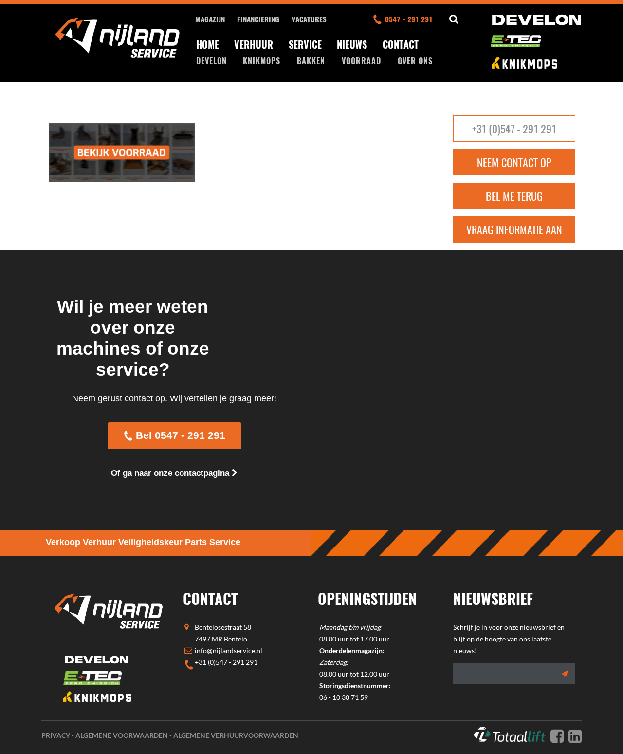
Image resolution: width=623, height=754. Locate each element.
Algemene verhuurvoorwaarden (235, 735)
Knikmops (261, 61)
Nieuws (352, 44)
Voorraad (361, 61)
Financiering (258, 19)
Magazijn (210, 19)
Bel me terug (514, 196)
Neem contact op (514, 162)
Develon (211, 61)
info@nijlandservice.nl (228, 650)
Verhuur (253, 44)
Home (207, 44)
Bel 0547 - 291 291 (180, 435)
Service (305, 44)
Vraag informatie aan (514, 229)
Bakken (311, 61)
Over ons (415, 61)
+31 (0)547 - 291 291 (514, 128)
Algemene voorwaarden (121, 735)
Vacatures (309, 19)
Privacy (55, 735)
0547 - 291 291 (409, 19)
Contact (401, 44)
